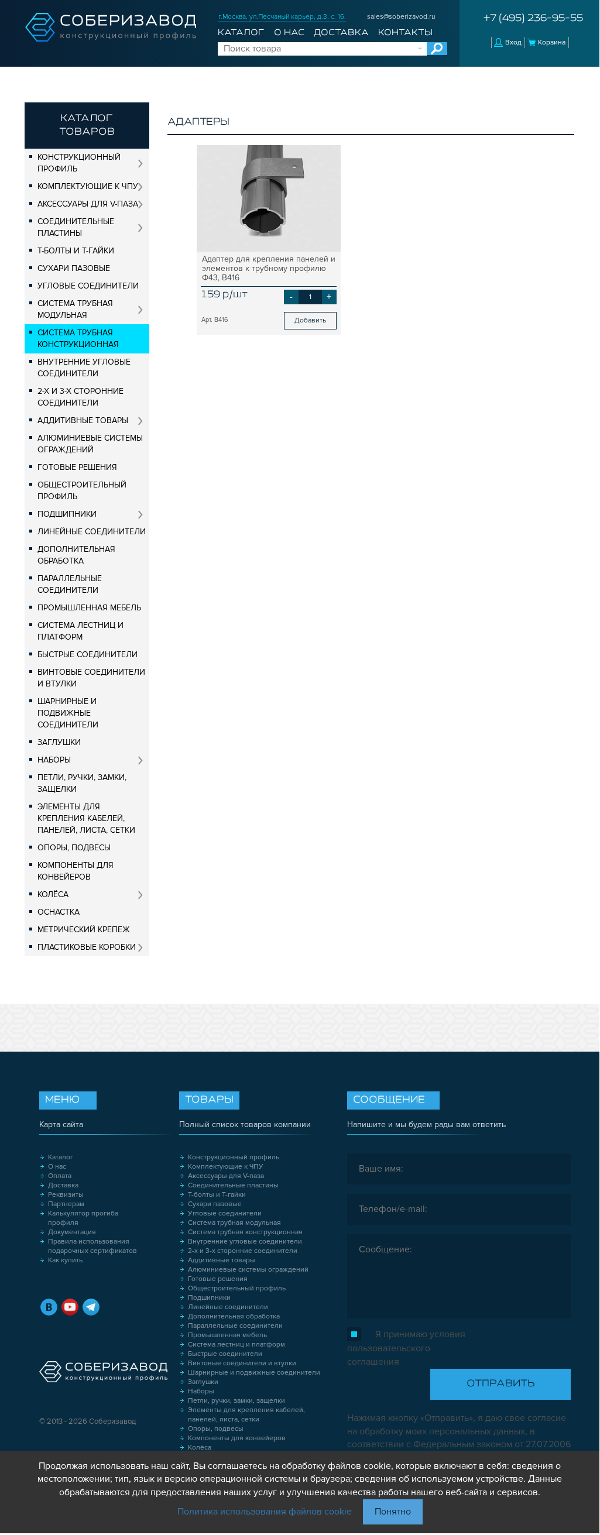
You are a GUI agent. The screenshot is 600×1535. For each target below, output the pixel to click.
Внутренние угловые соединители (84, 368)
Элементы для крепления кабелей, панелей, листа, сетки (86, 818)
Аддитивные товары (82, 420)
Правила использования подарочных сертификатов (92, 1246)
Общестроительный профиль (81, 491)
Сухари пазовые (73, 268)
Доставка (341, 33)
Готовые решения (77, 467)
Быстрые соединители (87, 655)
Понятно (393, 1511)
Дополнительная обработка (76, 555)
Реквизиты (66, 1194)
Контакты (405, 33)
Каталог (241, 33)
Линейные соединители (91, 532)
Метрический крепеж (83, 930)
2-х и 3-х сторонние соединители (80, 397)
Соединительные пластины (75, 227)
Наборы (54, 760)
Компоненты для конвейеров (75, 871)
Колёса (52, 894)
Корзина (551, 42)
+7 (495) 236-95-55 (533, 18)
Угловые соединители (88, 286)
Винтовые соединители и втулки (91, 678)
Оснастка (58, 912)
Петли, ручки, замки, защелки (81, 783)
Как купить (65, 1260)
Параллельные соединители (69, 584)
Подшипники (67, 514)
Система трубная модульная (75, 309)
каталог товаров (87, 125)
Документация (72, 1232)
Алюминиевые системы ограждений (90, 444)
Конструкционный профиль (79, 163)
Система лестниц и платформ (80, 631)
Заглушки (59, 742)
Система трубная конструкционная (78, 338)
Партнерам (66, 1204)
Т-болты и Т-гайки (75, 251)
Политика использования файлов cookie (264, 1511)
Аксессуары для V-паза (87, 204)
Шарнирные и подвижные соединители (67, 713)
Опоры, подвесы (74, 848)
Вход (513, 42)
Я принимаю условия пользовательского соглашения (406, 1348)
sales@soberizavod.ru (401, 16)
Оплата (59, 1176)
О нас (289, 33)
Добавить (310, 320)
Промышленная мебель (89, 608)
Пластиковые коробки (86, 947)
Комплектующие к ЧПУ (87, 186)
